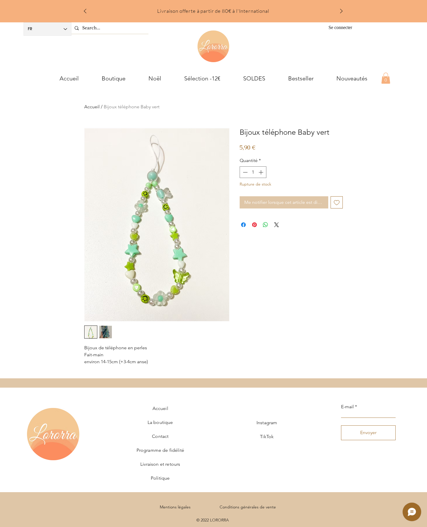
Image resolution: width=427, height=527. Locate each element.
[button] (385, 78)
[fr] (213, 9)
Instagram (266, 422)
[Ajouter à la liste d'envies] (337, 202)
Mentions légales (175, 507)
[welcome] (206, 9)
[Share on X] (276, 224)
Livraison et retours (160, 464)
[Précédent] (85, 11)
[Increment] (261, 172)
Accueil (92, 106)
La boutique (160, 422)
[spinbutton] (253, 172)
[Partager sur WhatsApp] (265, 224)
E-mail (347, 406)
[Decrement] (245, 172)
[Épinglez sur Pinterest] (254, 224)
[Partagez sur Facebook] (243, 224)
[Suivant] (341, 11)
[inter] (221, 9)
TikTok (267, 436)
